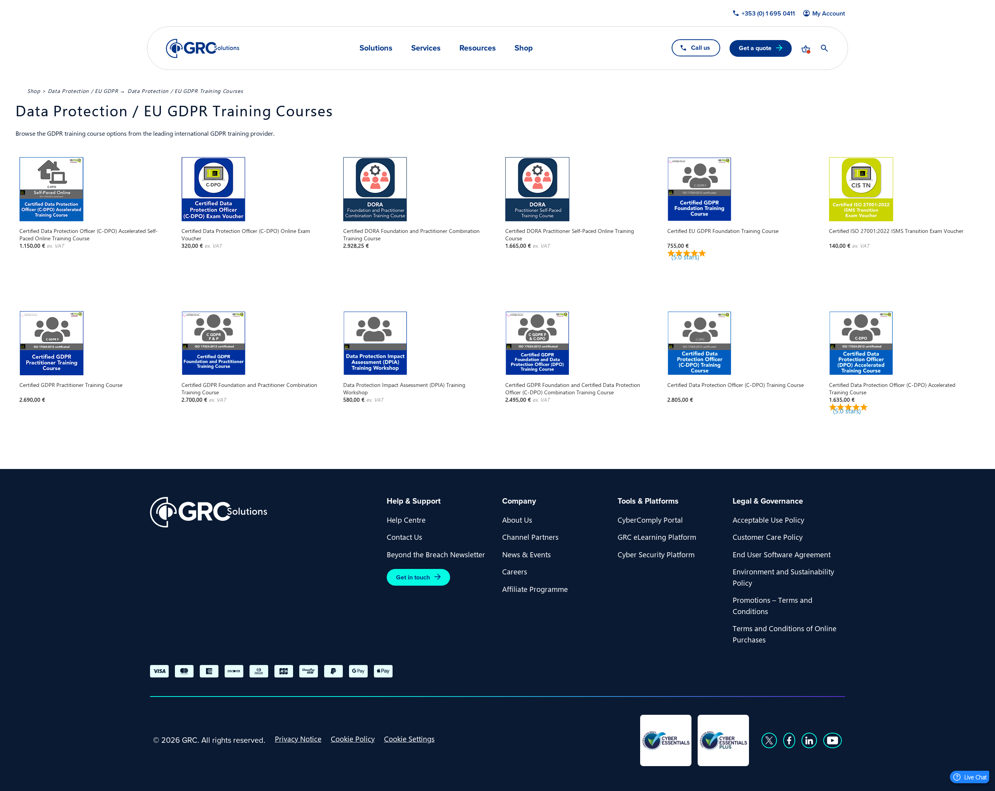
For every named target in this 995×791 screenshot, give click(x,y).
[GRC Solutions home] (263, 512)
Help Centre (406, 519)
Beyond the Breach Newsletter (436, 554)
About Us (517, 519)
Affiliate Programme (535, 589)
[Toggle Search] (824, 48)
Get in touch (413, 577)
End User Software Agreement (782, 554)
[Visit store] (805, 48)
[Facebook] (789, 740)
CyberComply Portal (650, 519)
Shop (524, 48)
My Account (828, 13)
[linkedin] (809, 740)
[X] (769, 740)
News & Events (526, 554)
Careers (514, 571)
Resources (477, 48)
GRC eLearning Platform (657, 537)
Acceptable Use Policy (768, 519)
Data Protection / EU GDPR (83, 90)
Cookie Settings (409, 738)
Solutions (376, 48)
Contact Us (404, 537)
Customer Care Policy (768, 537)
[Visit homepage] (202, 48)
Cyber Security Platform (656, 554)
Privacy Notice (298, 738)
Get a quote (755, 48)
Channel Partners (530, 537)
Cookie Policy (353, 738)
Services (426, 48)
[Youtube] (832, 740)
